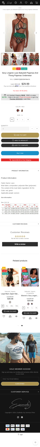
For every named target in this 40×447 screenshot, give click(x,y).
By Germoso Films (29, 412)
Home (20, 7)
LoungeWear (30, 293)
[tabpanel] (10, 294)
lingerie (13, 291)
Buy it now (20, 153)
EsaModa (9, 2)
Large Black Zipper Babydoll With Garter (10, 294)
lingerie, (33, 291)
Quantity (4, 125)
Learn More (26, 99)
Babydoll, (8, 291)
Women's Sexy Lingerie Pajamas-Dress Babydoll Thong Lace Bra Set (30, 295)
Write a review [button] (20, 244)
